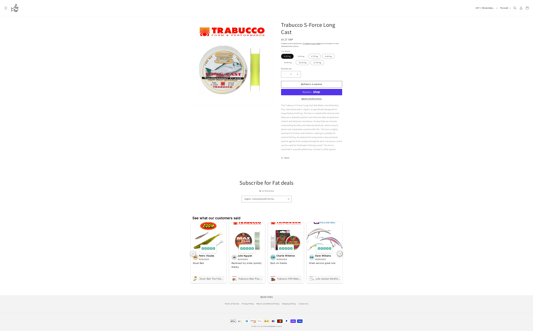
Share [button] (286, 158)
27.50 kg (317, 62)
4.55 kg (287, 56)
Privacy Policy (248, 303)
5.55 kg (302, 57)
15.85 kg (289, 63)
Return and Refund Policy (268, 303)
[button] (6, 8)
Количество (286, 69)
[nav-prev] (193, 253)
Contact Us (303, 303)
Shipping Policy (289, 303)
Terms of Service (232, 303)
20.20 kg (302, 62)
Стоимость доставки (311, 43)
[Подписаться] (288, 199)
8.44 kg (328, 56)
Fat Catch (260, 326)
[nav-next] (340, 253)
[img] (208, 248)
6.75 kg (314, 56)
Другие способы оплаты (311, 99)
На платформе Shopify (273, 326)
